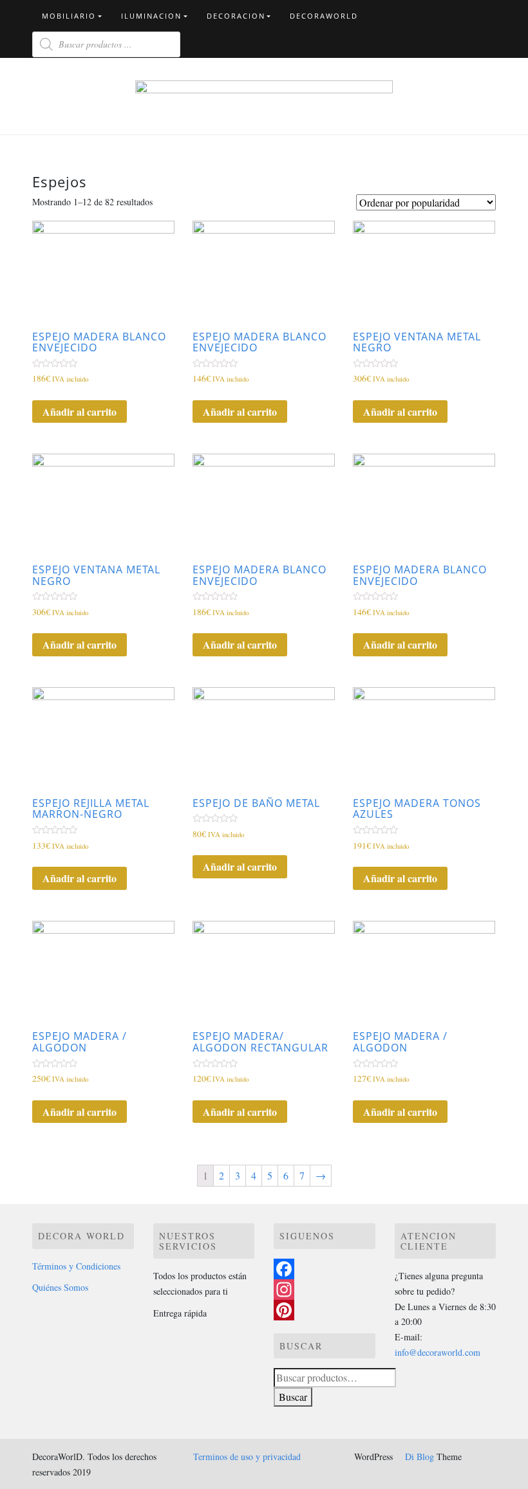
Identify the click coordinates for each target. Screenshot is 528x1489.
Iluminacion (151, 16)
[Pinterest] (324, 1310)
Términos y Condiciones (76, 1266)
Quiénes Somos (60, 1287)
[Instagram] (324, 1289)
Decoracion (236, 16)
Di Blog (418, 1456)
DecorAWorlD (324, 16)
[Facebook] (324, 1269)
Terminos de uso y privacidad (247, 1456)
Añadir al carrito (79, 411)
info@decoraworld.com (437, 1352)
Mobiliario (69, 16)
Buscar (293, 1396)
